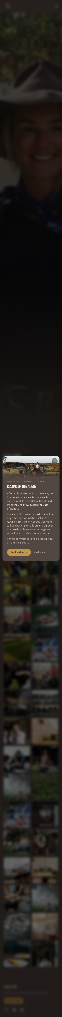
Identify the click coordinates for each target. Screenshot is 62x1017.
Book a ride (19, 552)
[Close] (55, 461)
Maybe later (40, 552)
